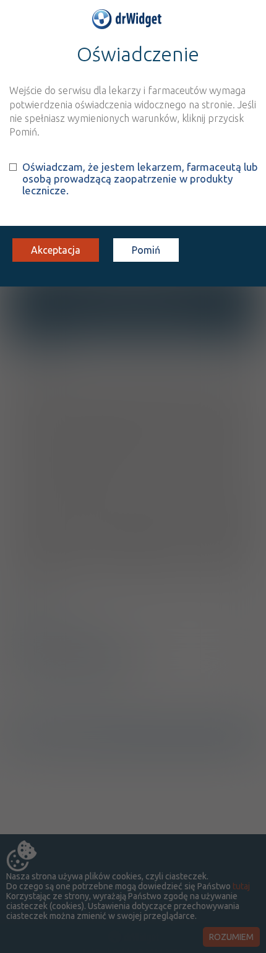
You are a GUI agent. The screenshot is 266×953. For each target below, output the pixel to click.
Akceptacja (55, 250)
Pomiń (146, 250)
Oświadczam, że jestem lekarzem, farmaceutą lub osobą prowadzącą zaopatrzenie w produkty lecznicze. (140, 178)
